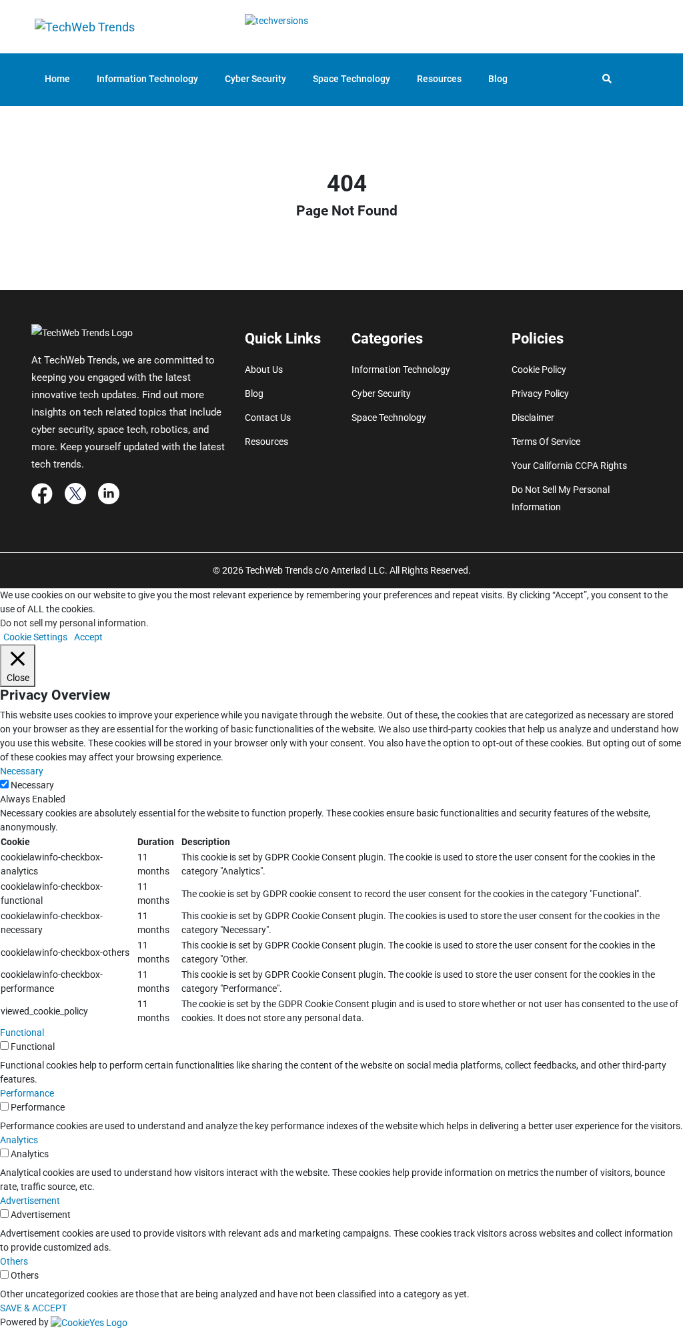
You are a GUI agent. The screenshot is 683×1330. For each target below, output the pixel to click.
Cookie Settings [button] (35, 637)
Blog (498, 78)
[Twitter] (75, 493)
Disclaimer (533, 417)
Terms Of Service (546, 441)
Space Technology (351, 78)
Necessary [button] (21, 771)
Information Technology (147, 78)
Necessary (32, 785)
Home (57, 78)
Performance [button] (27, 1093)
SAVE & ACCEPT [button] (33, 1308)
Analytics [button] (19, 1140)
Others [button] (14, 1261)
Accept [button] (88, 637)
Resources (439, 78)
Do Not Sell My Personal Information (561, 498)
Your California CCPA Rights (569, 465)
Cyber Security (255, 78)
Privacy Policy (540, 393)
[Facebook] (42, 493)
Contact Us (268, 417)
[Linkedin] (108, 493)
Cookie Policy (539, 369)
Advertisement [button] (30, 1200)
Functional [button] (22, 1032)
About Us (264, 369)
